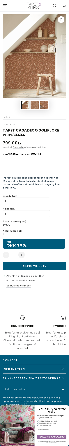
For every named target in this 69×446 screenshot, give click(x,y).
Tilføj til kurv (35, 266)
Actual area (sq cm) (14, 221)
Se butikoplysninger (18, 285)
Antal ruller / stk (12, 230)
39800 (6, 224)
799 (21, 245)
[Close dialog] (67, 407)
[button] (54, 6)
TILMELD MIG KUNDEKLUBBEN (51, 437)
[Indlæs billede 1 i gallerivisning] (25, 105)
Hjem (5, 117)
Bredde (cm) (10, 195)
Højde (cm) (9, 208)
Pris (8, 241)
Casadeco (9, 124)
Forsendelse (18, 147)
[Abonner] (64, 389)
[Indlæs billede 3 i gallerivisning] (44, 105)
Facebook (22, 348)
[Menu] (5, 6)
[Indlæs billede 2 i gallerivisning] (35, 105)
